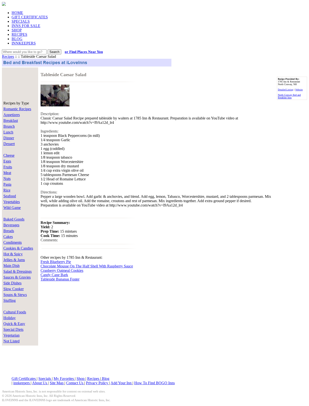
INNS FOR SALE (26, 26)
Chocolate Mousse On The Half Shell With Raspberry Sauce (87, 266)
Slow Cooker (13, 289)
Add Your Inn (122, 383)
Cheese (8, 155)
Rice (6, 190)
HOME (17, 13)
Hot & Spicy (13, 254)
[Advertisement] (16, 83)
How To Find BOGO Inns (154, 383)
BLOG (17, 39)
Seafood (9, 196)
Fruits (7, 167)
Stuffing (9, 300)
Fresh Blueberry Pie (56, 262)
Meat (7, 173)
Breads (8, 231)
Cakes (8, 237)
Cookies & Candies (18, 248)
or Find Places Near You (84, 52)
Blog (105, 378)
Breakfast (10, 120)
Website (299, 90)
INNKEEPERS (24, 43)
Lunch (8, 132)
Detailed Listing (285, 90)
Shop (81, 378)
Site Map (57, 383)
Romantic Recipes (17, 109)
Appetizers (11, 115)
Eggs (7, 161)
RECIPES (19, 34)
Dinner (8, 138)
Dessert (9, 144)
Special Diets (13, 329)
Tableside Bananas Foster (60, 279)
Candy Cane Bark (54, 275)
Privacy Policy (97, 383)
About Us (40, 383)
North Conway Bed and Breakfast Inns (289, 96)
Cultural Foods (14, 312)
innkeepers (22, 383)
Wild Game (12, 208)
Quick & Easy (14, 324)
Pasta (7, 184)
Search (54, 52)
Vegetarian (11, 335)
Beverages (11, 225)
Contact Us (75, 383)
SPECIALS (21, 21)
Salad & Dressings (17, 271)
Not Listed (11, 341)
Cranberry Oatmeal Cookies (62, 270)
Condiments (12, 242)
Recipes (8, 56)
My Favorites (64, 378)
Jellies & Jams (14, 260)
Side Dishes (12, 283)
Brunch (9, 126)
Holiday (9, 318)
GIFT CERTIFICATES (30, 17)
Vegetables (11, 202)
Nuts (7, 179)
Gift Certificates (24, 378)
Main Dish (11, 266)
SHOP (17, 30)
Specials (45, 378)
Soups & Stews (15, 295)
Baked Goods (13, 219)
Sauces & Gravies (17, 277)
